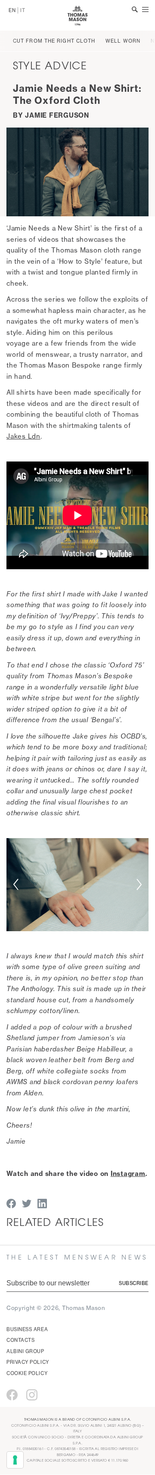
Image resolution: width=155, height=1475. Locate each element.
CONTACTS (20, 1340)
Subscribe (134, 1283)
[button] (15, 884)
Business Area (27, 1329)
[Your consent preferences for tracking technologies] (15, 1460)
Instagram (128, 1173)
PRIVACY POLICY (27, 1362)
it (22, 10)
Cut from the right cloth (54, 41)
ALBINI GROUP (25, 1351)
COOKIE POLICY (26, 1373)
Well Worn (122, 41)
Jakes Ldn (23, 436)
